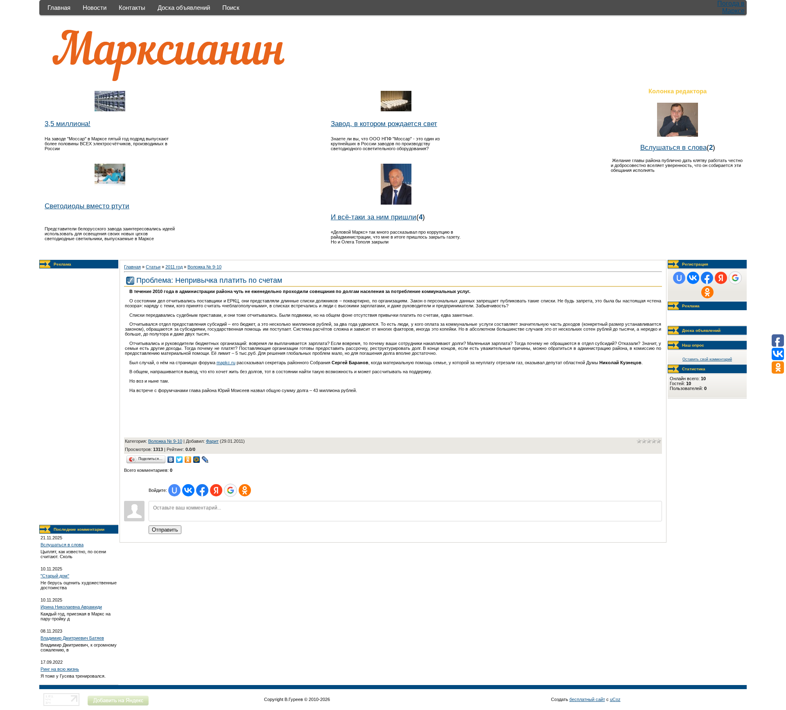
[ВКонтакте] (171, 459)
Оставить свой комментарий (707, 359)
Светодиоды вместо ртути (87, 206)
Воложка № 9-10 (204, 266)
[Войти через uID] (174, 490)
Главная (58, 7)
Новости (94, 7)
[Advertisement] (79, 396)
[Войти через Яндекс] (216, 490)
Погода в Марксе (731, 7)
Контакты (132, 7)
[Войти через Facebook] (202, 490)
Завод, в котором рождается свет (384, 123)
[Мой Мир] (196, 459)
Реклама (62, 264)
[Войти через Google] (230, 490)
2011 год (174, 266)
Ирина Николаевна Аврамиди (71, 606)
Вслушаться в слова (673, 147)
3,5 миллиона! (67, 123)
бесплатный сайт (587, 699)
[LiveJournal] (205, 459)
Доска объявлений (184, 7)
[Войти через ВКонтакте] (188, 490)
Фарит (212, 441)
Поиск (230, 7)
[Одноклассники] (188, 459)
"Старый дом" (55, 575)
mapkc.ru (226, 362)
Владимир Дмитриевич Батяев (72, 638)
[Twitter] (179, 459)
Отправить (165, 530)
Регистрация (695, 264)
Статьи (153, 266)
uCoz (615, 699)
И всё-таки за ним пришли (373, 217)
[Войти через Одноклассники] (245, 490)
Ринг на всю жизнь (60, 669)
